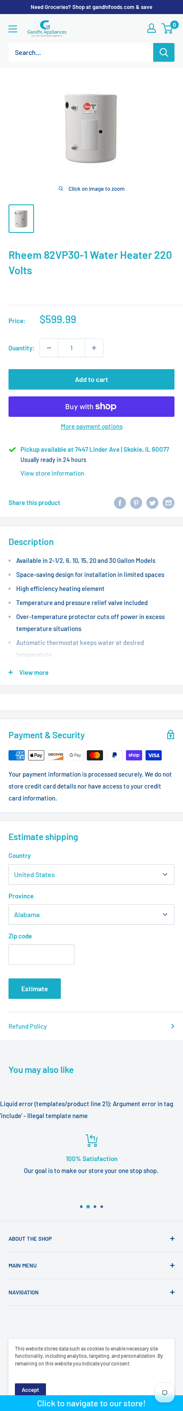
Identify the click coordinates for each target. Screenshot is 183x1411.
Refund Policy (28, 1026)
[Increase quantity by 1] (94, 348)
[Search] (163, 52)
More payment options (92, 426)
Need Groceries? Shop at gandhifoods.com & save (91, 6)
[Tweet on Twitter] (152, 502)
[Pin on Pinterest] (136, 502)
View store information (52, 473)
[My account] (151, 28)
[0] (167, 28)
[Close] (171, 1295)
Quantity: (21, 348)
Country (20, 855)
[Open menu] (13, 29)
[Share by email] (168, 502)
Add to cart (91, 379)
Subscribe (91, 1392)
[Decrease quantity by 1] (49, 348)
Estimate (34, 988)
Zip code (20, 936)
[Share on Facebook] (120, 502)
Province (21, 896)
